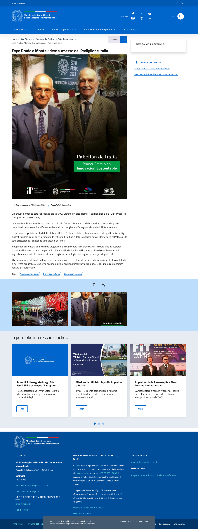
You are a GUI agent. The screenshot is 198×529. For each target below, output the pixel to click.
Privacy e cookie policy (37, 523)
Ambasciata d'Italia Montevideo (152, 68)
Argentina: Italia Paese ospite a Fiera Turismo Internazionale (156, 384)
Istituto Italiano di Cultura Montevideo (156, 74)
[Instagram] (132, 18)
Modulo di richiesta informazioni (88, 507)
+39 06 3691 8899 (108, 473)
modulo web (82, 473)
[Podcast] (140, 18)
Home (14, 39)
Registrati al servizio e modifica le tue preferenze (153, 475)
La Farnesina (19, 29)
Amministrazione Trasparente (98, 29)
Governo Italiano (18, 3)
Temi (38, 29)
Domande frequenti (82, 513)
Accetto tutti (142, 521)
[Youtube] (148, 13)
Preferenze (125, 521)
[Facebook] (132, 13)
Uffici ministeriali (23, 503)
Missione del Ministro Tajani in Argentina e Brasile (99, 384)
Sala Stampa (26, 39)
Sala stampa (130, 29)
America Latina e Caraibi (29, 273)
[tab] (95, 424)
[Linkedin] (148, 18)
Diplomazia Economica (73, 273)
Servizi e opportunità (62, 29)
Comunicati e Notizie (44, 39)
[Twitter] (140, 13)
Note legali (18, 523)
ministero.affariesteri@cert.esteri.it (31, 485)
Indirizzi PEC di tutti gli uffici (28, 491)
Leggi (22, 408)
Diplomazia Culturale (51, 273)
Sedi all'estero (21, 509)
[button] (180, 16)
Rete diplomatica (65, 39)
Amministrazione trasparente (144, 462)
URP (77, 465)
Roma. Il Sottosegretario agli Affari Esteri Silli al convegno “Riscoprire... (37, 384)
